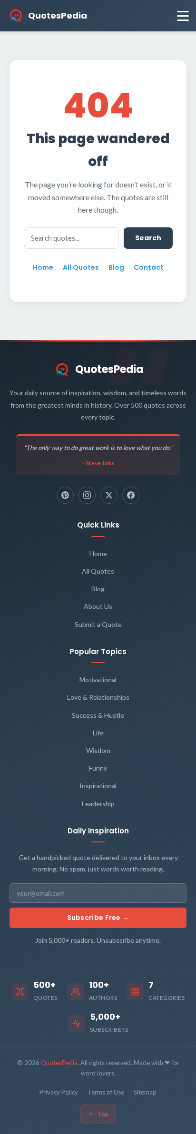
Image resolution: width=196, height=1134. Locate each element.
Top (102, 1114)
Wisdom (98, 750)
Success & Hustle (98, 715)
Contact (149, 267)
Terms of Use (106, 1092)
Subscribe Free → (98, 917)
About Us (98, 606)
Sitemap (145, 1092)
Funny (98, 768)
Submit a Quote (98, 624)
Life (98, 733)
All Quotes (81, 267)
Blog (116, 267)
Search (148, 238)
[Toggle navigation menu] (183, 16)
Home (43, 267)
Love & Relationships (98, 697)
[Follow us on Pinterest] (65, 495)
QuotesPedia (109, 369)
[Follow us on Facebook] (130, 495)
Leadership (98, 804)
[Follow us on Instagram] (87, 495)
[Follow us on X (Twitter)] (109, 495)
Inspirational (98, 786)
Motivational (98, 679)
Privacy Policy (58, 1092)
